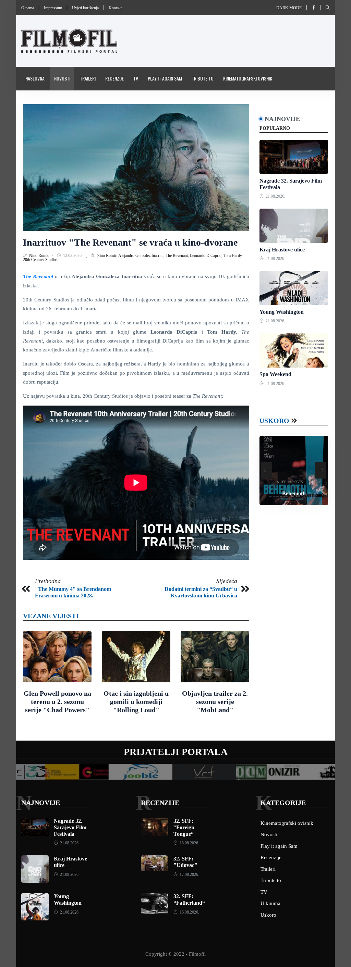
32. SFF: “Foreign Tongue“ (183, 827)
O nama (27, 7)
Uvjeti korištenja (85, 7)
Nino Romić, (107, 255)
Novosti (62, 78)
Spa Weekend (275, 374)
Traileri (88, 78)
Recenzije (114, 78)
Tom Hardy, (233, 255)
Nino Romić (39, 255)
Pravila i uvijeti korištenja (52, 101)
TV (135, 78)
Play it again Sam (165, 78)
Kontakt (115, 7)
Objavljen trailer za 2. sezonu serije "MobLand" (215, 702)
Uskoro (274, 420)
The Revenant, (178, 255)
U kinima (270, 903)
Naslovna (35, 78)
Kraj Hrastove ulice (282, 249)
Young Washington (281, 312)
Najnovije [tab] (282, 118)
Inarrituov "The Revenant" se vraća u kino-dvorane (130, 242)
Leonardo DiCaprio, (206, 255)
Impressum (53, 7)
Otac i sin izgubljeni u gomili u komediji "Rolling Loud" (136, 702)
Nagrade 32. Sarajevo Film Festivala (70, 827)
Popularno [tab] (274, 128)
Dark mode (289, 7)
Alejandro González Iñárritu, (142, 255)
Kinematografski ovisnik (247, 78)
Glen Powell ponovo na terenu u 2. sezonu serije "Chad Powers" (57, 702)
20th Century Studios (40, 259)
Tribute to (203, 78)
